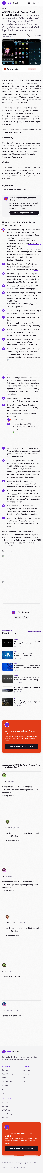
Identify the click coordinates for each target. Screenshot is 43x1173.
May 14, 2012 (23, 923)
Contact (5, 1106)
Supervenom (20, 190)
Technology (27, 1070)
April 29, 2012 (12, 781)
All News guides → (34, 631)
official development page (24, 289)
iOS (3, 1093)
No (27, 617)
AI (3, 1089)
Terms (10, 1167)
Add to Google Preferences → (24, 213)
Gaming (5, 1070)
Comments (36, 35)
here (36, 270)
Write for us (6, 1110)
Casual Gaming (7, 1074)
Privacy (4, 1167)
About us (5, 1102)
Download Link (12, 304)
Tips (24, 1078)
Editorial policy (7, 1114)
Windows (26, 1074)
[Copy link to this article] (28, 35)
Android (5, 1085)
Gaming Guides (7, 1082)
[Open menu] (29, 3)
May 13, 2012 (15, 828)
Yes (18, 617)
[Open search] (34, 3)
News (4, 9)
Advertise (5, 1118)
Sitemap (22, 1167)
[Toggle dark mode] (38, 3)
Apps (24, 1082)
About (16, 1167)
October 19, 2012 (13, 971)
